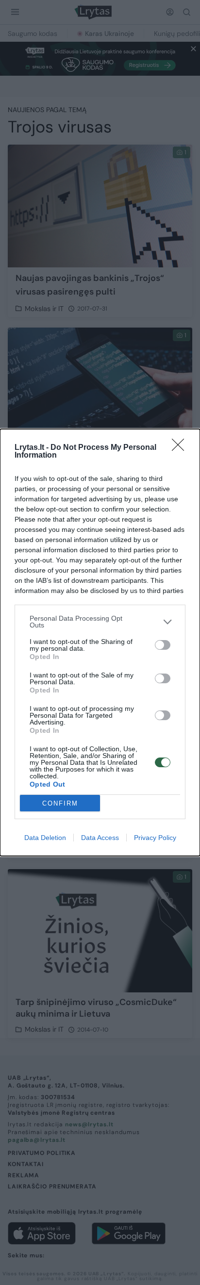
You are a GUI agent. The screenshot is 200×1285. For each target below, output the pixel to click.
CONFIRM (60, 803)
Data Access (100, 837)
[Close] (181, 448)
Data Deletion (45, 837)
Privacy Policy (155, 837)
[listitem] (100, 621)
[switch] (162, 645)
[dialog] (100, 642)
